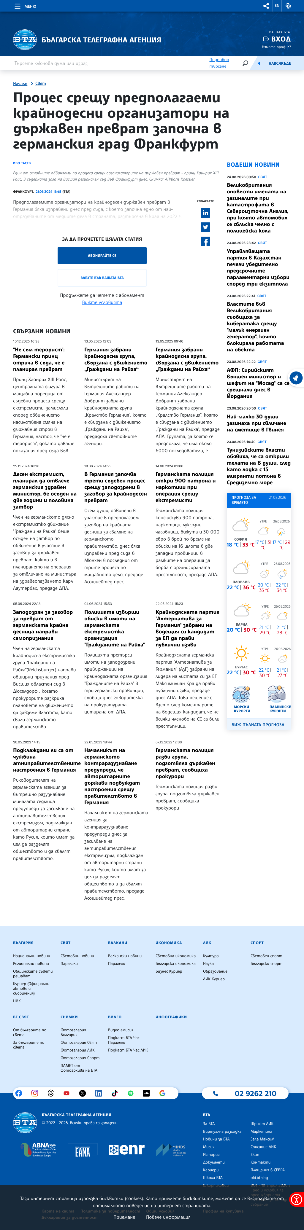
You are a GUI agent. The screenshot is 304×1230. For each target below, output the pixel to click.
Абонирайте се (102, 255)
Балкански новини (125, 956)
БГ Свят (21, 1017)
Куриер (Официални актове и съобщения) (31, 989)
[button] (266, 6)
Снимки (69, 1017)
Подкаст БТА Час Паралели (124, 1040)
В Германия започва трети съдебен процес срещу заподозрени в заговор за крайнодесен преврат (115, 487)
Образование (215, 971)
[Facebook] (21, 1093)
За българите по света (28, 1045)
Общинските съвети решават (33, 974)
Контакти (260, 1162)
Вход (281, 39)
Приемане (124, 1217)
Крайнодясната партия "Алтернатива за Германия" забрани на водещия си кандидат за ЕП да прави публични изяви (187, 628)
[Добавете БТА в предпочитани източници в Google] (164, 1093)
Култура (211, 956)
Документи (214, 1162)
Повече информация (168, 1217)
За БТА (209, 1123)
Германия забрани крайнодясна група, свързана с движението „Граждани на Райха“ (115, 359)
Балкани (117, 943)
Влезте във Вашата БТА (102, 277)
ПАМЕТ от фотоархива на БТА (79, 1068)
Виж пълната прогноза (258, 724)
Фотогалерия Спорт (80, 1058)
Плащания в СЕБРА (268, 1170)
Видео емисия (121, 1030)
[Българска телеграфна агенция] (25, 1122)
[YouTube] (69, 1093)
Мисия (209, 1147)
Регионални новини (31, 963)
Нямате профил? (276, 46)
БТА (206, 1115)
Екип (255, 1154)
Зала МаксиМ (263, 1139)
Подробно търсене (219, 63)
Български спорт (266, 963)
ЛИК (207, 943)
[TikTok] (117, 1093)
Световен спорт (266, 956)
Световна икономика (176, 956)
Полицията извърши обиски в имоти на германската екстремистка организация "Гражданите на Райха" (114, 628)
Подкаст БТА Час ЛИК (128, 1050)
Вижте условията (102, 302)
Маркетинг (261, 1131)
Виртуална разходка (222, 1131)
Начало (20, 84)
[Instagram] (37, 1093)
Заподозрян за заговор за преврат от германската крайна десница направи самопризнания (43, 625)
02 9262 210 (256, 1093)
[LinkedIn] (101, 1093)
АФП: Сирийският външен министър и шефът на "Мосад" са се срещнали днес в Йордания (258, 383)
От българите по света (29, 1032)
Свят (40, 83)
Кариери (211, 1170)
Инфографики (171, 1017)
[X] (85, 1093)
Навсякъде (280, 63)
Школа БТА (213, 1177)
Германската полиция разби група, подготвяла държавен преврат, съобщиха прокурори (185, 763)
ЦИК (17, 1001)
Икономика (169, 943)
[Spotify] (133, 1093)
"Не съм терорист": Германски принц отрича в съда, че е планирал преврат (39, 359)
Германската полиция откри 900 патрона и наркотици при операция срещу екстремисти (186, 487)
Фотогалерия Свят (79, 1042)
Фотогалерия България (73, 1032)
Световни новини (77, 956)
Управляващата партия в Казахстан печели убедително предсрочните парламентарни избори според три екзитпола (258, 267)
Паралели (69, 963)
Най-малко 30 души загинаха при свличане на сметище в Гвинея (256, 423)
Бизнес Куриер (169, 971)
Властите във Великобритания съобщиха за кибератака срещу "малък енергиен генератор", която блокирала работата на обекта (255, 327)
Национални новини (31, 956)
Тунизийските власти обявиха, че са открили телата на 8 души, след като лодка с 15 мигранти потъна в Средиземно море (259, 466)
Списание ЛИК (263, 1147)
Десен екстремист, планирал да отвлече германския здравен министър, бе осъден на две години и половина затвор (45, 490)
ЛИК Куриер (214, 979)
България (23, 943)
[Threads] (53, 1093)
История (211, 1154)
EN (277, 5)
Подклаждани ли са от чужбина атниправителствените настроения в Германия (47, 760)
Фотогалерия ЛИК (78, 1050)
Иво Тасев (22, 163)
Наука (208, 963)
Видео (115, 1017)
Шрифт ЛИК (262, 1123)
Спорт (257, 943)
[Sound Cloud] (148, 1093)
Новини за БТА (216, 1139)
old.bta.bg (259, 1177)
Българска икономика (176, 963)
